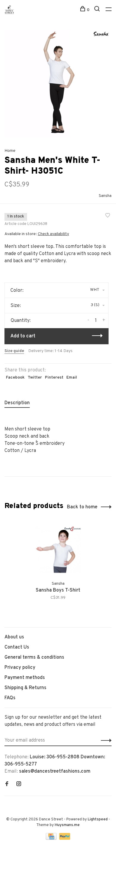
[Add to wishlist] (107, 216)
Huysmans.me (67, 825)
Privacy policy (19, 668)
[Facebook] (6, 785)
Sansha (105, 195)
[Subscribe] (105, 740)
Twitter (35, 377)
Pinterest (54, 377)
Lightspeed (98, 819)
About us (14, 637)
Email (71, 377)
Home (9, 150)
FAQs (9, 698)
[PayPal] (64, 839)
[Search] (97, 10)
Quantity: (21, 321)
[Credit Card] (52, 839)
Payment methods (24, 678)
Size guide (14, 351)
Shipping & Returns (25, 688)
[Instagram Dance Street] (18, 785)
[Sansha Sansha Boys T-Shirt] (58, 549)
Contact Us (16, 647)
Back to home (82, 507)
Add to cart (22, 336)
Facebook (15, 377)
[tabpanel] (58, 83)
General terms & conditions (34, 657)
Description (17, 403)
